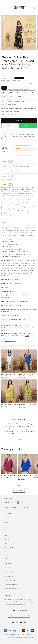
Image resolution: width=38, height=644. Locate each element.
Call (6, 503)
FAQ (5, 527)
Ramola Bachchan (15, 279)
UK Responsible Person (11, 584)
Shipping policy (29, 637)
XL (26, 88)
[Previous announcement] (3, 2)
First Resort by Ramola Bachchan (17, 634)
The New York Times (7, 134)
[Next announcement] (35, 2)
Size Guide (34, 84)
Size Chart (7, 552)
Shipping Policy (8, 572)
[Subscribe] (28, 615)
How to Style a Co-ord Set (17, 319)
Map (28, 503)
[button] (4, 8)
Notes (5, 543)
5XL (25, 92)
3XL (11, 92)
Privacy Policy (8, 567)
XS (4, 88)
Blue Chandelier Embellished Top (25, 476)
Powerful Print (15, 315)
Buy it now (19, 120)
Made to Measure (9, 531)
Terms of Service (8, 576)
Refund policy (30, 634)
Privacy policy (10, 637)
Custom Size (21, 96)
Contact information (20, 640)
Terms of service (19, 637)
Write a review (7, 222)
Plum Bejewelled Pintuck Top (8, 475)
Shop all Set (5, 315)
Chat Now (19, 439)
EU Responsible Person (11, 588)
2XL (4, 92)
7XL (4, 96)
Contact (6, 522)
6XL (32, 92)
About (5, 518)
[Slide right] (23, 53)
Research (6, 539)
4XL (18, 92)
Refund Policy (8, 563)
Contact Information (10, 580)
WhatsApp (13, 503)
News (5, 535)
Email (21, 503)
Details (3, 330)
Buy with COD (28, 125)
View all (19, 490)
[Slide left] (15, 53)
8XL (11, 96)
